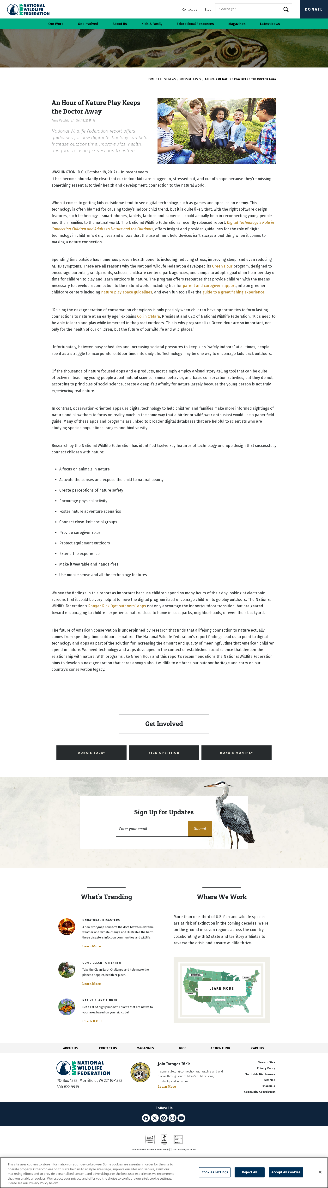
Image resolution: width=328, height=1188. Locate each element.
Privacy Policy (266, 1068)
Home (150, 79)
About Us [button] (120, 24)
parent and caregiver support (209, 285)
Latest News (167, 79)
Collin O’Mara (148, 316)
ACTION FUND (220, 1048)
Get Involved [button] (88, 24)
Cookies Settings (215, 1172)
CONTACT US (108, 1048)
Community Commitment (259, 1091)
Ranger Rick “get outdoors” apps (117, 606)
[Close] (320, 1172)
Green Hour (222, 266)
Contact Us (189, 9)
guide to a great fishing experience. (233, 292)
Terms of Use (266, 1062)
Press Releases (190, 79)
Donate (314, 9)
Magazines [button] (237, 24)
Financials (268, 1086)
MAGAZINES (145, 1048)
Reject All (249, 1172)
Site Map (269, 1080)
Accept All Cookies (285, 1172)
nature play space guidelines (126, 292)
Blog (208, 9)
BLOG (183, 1048)
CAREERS (257, 1048)
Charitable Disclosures (259, 1074)
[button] (200, 829)
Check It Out (92, 1021)
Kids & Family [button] (151, 24)
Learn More (91, 946)
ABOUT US (70, 1048)
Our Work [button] (55, 24)
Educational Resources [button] (195, 24)
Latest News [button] (270, 24)
